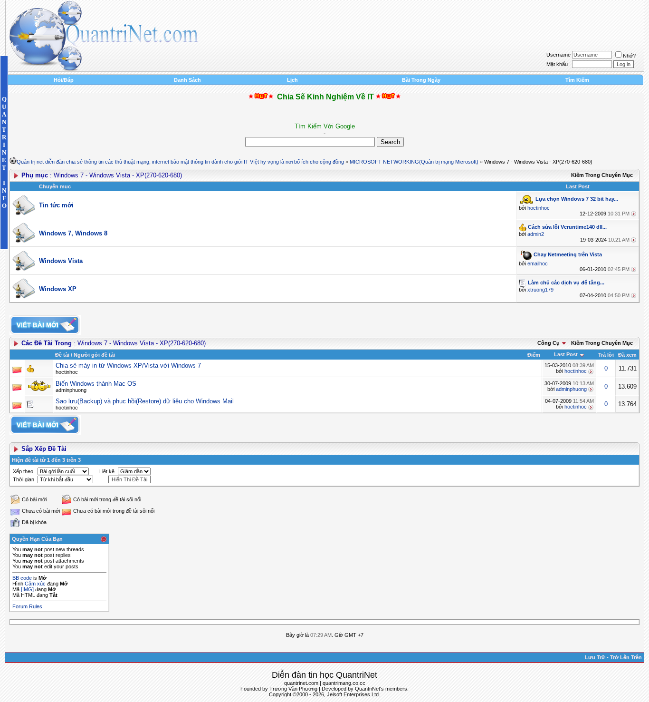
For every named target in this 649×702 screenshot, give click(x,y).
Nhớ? (629, 55)
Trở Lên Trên (626, 657)
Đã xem (627, 355)
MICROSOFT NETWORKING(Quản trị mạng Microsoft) (414, 162)
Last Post (566, 354)
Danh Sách (187, 80)
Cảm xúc (35, 583)
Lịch (292, 80)
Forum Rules (27, 606)
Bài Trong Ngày (421, 80)
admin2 (535, 234)
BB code (22, 578)
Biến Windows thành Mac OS (96, 383)
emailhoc (537, 263)
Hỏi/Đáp (64, 80)
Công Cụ (548, 343)
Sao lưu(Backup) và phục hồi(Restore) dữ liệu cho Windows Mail (145, 401)
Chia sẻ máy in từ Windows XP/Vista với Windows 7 (128, 365)
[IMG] (27, 589)
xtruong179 (540, 289)
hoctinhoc (538, 208)
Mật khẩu (557, 64)
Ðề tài (62, 355)
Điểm (533, 355)
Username (558, 55)
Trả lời (606, 355)
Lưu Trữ (595, 657)
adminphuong (71, 390)
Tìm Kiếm (577, 80)
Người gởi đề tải (94, 355)
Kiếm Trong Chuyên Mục (602, 175)
